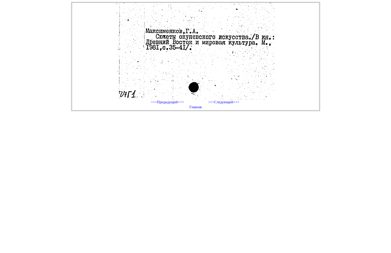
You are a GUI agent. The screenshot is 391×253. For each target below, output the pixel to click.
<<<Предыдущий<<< (167, 102)
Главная (195, 107)
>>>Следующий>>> (223, 102)
